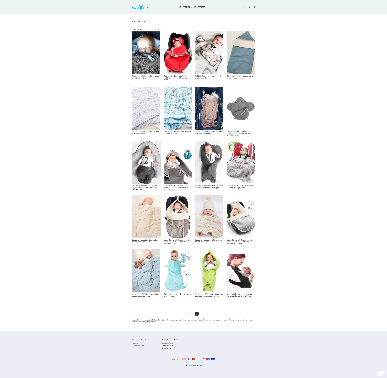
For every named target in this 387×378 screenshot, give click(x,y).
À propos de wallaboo (167, 343)
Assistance (135, 343)
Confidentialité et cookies (168, 345)
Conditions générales (166, 348)
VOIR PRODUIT (184, 7)
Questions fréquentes (138, 345)
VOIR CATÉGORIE (200, 7)
